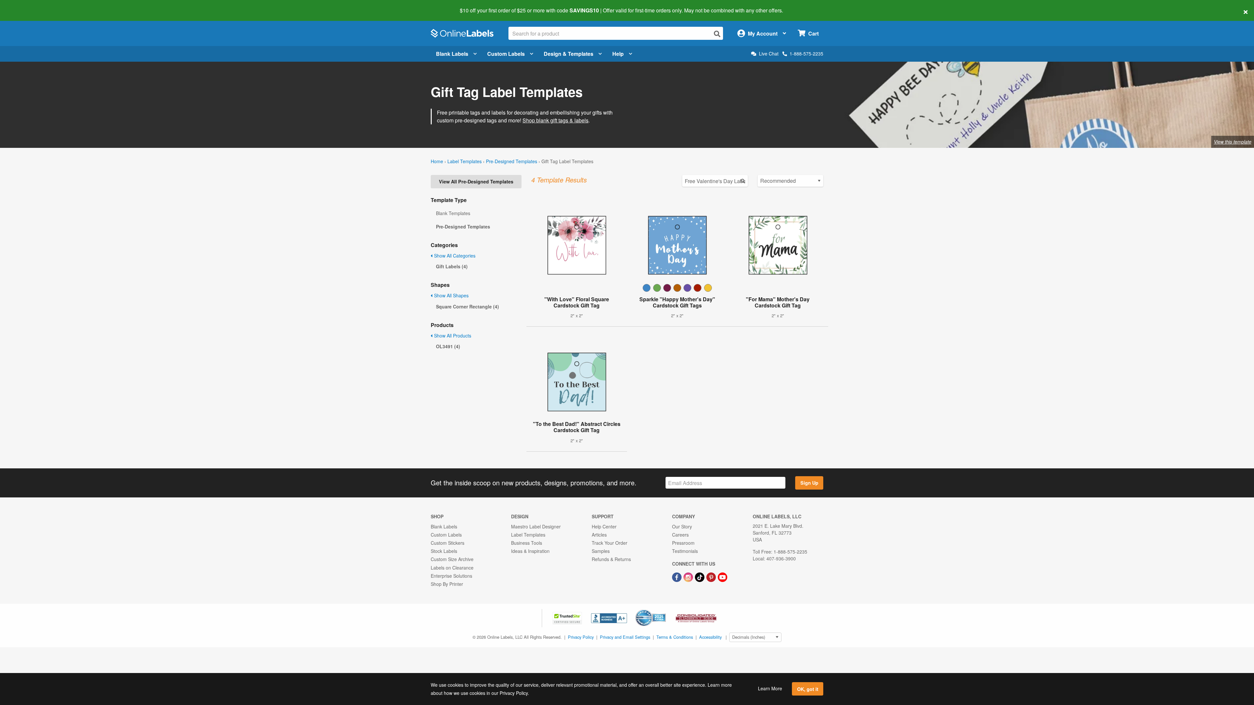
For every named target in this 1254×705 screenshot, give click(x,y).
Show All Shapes (451, 295)
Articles (599, 534)
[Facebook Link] (677, 576)
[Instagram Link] (688, 576)
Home (437, 161)
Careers (680, 534)
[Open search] (717, 34)
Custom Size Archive (452, 559)
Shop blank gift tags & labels (555, 120)
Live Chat (769, 53)
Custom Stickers (447, 543)
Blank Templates (453, 213)
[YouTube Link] (722, 576)
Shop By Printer (447, 584)
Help (618, 53)
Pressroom (683, 543)
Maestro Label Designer (536, 526)
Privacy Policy (581, 637)
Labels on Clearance (452, 567)
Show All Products (452, 335)
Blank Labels (452, 53)
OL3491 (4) (448, 346)
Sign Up (809, 482)
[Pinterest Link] (711, 576)
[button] (568, 617)
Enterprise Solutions (451, 575)
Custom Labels (506, 53)
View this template (1232, 141)
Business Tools (526, 543)
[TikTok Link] (700, 576)
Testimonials (685, 551)
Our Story (682, 526)
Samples (601, 551)
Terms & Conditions (674, 637)
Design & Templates (568, 53)
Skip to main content (24, 6)
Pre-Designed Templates (511, 161)
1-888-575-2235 (806, 53)
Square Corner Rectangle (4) (467, 306)
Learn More (770, 688)
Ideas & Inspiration (530, 551)
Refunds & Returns (611, 559)
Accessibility (710, 637)
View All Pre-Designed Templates (476, 181)
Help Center (604, 526)
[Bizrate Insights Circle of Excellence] (664, 610)
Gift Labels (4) (452, 266)
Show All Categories (454, 255)
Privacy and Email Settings (625, 637)
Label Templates (464, 161)
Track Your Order (609, 543)
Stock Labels (444, 551)
